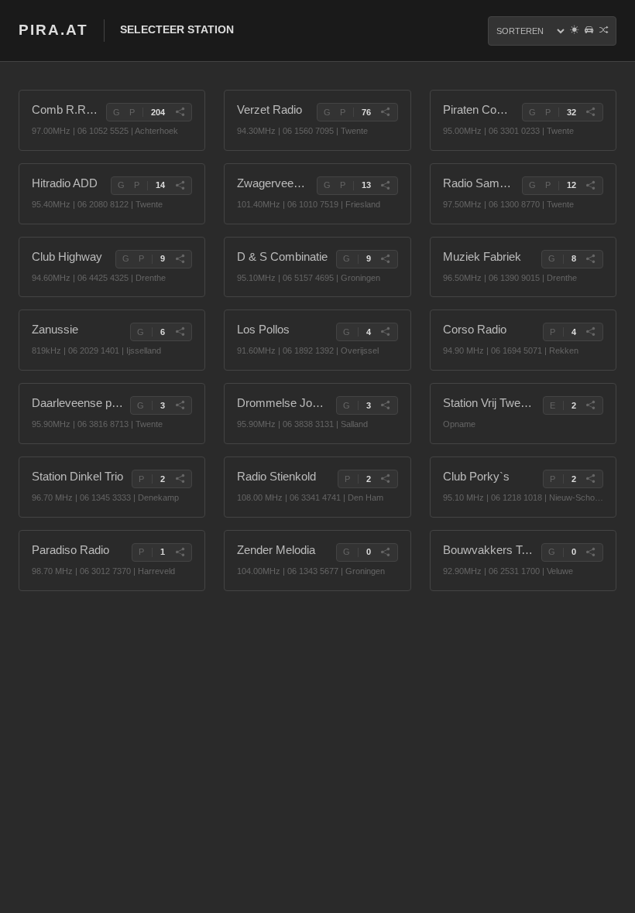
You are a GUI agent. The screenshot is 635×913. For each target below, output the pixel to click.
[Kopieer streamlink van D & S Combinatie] (385, 259)
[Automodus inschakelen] (589, 31)
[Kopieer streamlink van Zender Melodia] (385, 552)
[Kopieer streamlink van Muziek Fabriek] (590, 259)
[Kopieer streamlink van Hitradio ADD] (179, 185)
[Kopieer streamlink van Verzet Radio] (385, 112)
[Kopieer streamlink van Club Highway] (179, 259)
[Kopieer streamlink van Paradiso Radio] (179, 552)
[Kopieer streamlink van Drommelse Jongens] (385, 405)
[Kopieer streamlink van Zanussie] (179, 331)
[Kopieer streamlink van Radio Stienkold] (385, 478)
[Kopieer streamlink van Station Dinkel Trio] (179, 478)
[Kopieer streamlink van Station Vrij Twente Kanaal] (590, 405)
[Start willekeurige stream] (603, 31)
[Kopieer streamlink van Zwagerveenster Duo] (385, 185)
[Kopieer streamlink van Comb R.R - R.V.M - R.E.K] (179, 112)
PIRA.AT (53, 30)
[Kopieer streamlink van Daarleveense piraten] (179, 405)
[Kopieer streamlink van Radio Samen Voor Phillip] (590, 185)
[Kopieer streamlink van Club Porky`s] (590, 478)
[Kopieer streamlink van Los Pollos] (385, 331)
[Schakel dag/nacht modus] (574, 31)
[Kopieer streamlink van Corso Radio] (590, 331)
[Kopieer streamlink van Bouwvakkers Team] (590, 552)
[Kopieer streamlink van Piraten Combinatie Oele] (590, 112)
